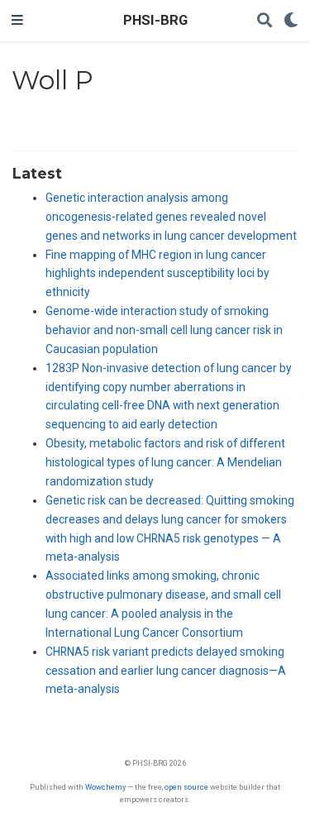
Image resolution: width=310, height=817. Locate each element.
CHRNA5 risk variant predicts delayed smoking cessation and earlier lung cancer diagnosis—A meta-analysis (165, 670)
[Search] (264, 21)
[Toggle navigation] (17, 21)
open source (186, 786)
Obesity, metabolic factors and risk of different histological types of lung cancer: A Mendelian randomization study (165, 462)
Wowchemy (105, 786)
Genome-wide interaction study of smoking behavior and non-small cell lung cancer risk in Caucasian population (164, 330)
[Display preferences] (291, 21)
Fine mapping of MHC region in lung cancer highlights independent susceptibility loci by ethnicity (157, 273)
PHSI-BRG (155, 20)
